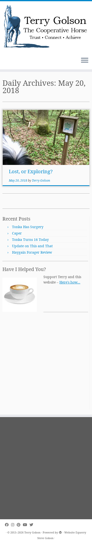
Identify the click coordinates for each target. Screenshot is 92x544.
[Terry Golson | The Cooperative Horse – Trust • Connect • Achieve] (46, 27)
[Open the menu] (84, 60)
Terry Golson (41, 180)
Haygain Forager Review (32, 252)
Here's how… (69, 282)
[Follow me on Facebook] (8, 524)
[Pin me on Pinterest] (20, 524)
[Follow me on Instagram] (14, 524)
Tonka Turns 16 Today (30, 239)
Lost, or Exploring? (31, 171)
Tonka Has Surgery (27, 226)
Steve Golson (45, 538)
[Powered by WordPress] (60, 531)
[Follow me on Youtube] (26, 524)
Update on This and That (32, 246)
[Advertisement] (46, 364)
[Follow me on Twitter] (32, 524)
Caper (17, 233)
